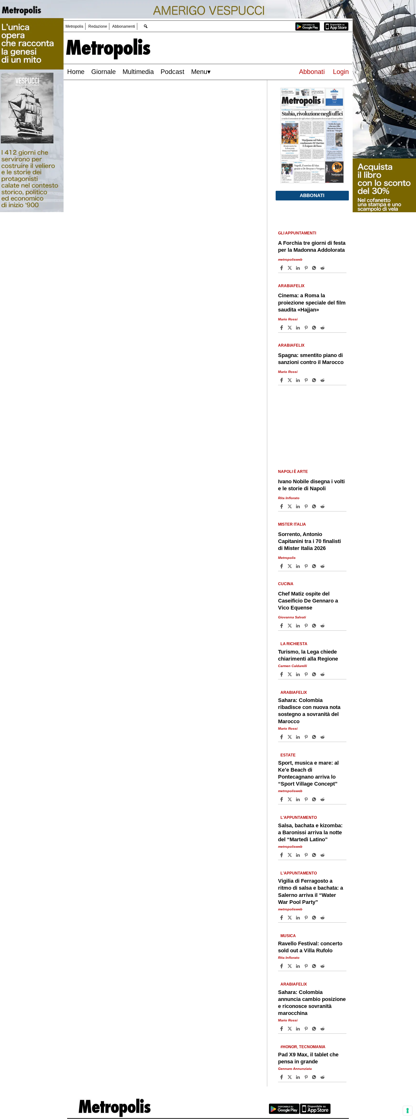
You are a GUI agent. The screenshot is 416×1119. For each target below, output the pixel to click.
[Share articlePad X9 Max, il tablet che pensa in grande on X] (290, 1077)
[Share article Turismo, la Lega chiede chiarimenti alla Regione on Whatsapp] (315, 674)
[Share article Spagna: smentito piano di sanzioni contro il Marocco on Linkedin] (298, 380)
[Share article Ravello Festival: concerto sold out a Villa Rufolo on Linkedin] (298, 966)
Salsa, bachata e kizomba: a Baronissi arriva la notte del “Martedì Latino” (310, 832)
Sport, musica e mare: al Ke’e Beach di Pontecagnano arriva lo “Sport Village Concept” (308, 773)
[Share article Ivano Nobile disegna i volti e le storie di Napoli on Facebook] (282, 506)
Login (341, 71)
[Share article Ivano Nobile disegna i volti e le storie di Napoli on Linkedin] (298, 506)
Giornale (103, 71)
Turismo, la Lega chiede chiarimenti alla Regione (308, 655)
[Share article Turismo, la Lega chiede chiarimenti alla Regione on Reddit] (323, 674)
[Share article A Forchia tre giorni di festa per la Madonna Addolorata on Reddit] (323, 267)
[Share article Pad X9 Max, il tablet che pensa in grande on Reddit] (323, 1077)
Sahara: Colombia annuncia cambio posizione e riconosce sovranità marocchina (312, 1002)
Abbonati (312, 71)
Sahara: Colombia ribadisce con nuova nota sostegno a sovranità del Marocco (309, 710)
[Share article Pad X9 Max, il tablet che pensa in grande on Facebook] (282, 1077)
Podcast (172, 71)
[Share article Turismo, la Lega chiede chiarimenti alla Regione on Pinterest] (307, 674)
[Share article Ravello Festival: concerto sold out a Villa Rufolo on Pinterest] (307, 966)
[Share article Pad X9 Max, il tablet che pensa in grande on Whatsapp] (315, 1077)
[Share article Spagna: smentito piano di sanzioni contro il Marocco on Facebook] (282, 380)
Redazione (97, 26)
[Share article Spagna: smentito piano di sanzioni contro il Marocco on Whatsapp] (315, 380)
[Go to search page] (145, 26)
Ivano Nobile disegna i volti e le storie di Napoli (311, 484)
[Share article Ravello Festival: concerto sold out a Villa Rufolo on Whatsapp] (315, 966)
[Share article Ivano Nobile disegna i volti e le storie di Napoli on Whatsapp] (315, 506)
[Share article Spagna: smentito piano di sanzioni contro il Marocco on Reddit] (323, 380)
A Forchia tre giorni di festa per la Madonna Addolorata (311, 246)
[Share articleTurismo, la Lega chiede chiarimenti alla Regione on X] (290, 674)
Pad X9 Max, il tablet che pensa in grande (308, 1058)
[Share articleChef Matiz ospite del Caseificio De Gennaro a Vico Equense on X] (290, 625)
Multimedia (138, 71)
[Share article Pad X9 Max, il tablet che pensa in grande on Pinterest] (307, 1077)
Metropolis (74, 26)
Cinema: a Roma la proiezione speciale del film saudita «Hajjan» (312, 302)
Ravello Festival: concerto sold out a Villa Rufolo (310, 946)
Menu (199, 71)
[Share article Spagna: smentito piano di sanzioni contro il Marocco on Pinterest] (307, 380)
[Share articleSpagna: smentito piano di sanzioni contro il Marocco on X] (290, 380)
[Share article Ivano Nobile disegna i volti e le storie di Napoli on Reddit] (323, 506)
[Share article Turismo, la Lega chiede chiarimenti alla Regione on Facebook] (282, 674)
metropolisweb (290, 259)
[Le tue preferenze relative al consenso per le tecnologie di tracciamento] (407, 1110)
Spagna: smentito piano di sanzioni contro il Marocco (311, 358)
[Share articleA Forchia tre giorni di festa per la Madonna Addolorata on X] (290, 267)
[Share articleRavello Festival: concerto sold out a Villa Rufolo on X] (290, 966)
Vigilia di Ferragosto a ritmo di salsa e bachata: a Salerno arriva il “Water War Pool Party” (310, 891)
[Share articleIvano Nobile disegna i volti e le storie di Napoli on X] (290, 506)
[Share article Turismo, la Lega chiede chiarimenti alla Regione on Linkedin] (298, 674)
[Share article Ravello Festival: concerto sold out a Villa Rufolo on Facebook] (282, 966)
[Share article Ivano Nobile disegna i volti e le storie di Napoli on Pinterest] (307, 506)
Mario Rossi (288, 319)
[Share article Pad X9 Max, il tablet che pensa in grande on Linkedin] (298, 1077)
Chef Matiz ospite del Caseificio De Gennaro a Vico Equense (308, 601)
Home (75, 71)
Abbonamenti (123, 26)
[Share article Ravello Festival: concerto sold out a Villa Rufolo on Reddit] (323, 966)
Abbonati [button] (312, 195)
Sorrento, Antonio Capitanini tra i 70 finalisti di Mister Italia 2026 (309, 541)
